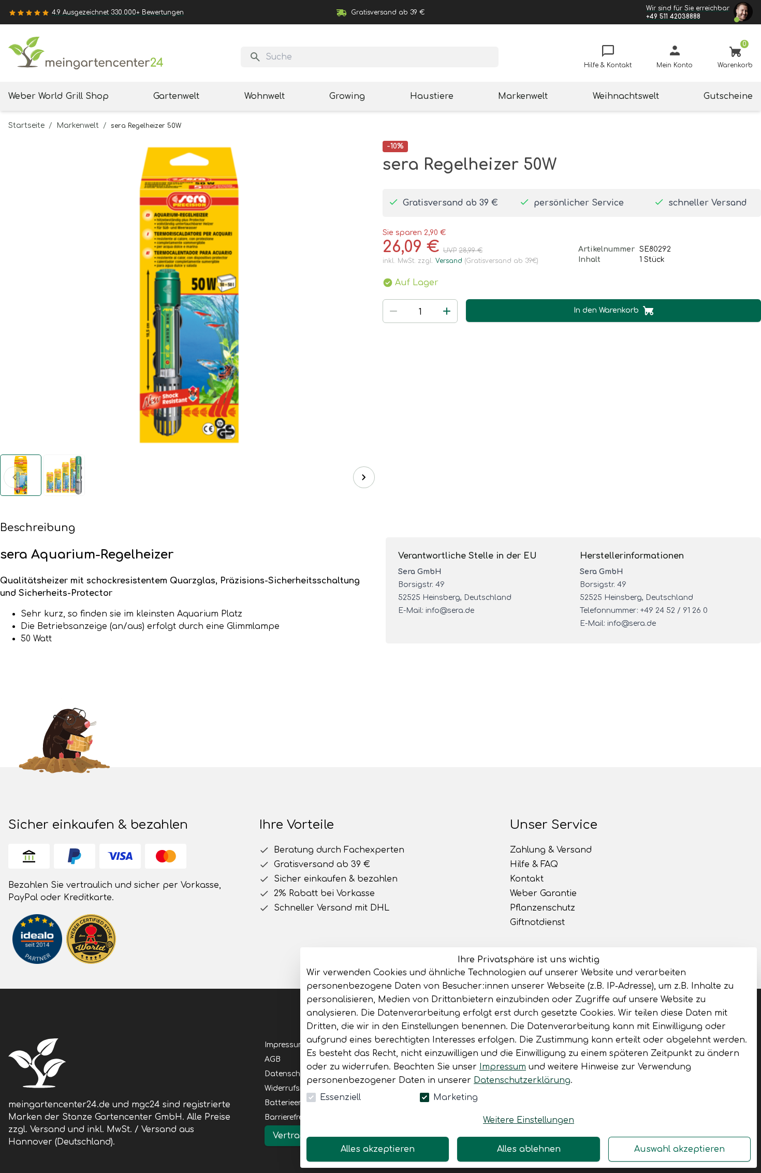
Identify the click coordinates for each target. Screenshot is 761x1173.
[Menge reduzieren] (393, 311)
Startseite (26, 125)
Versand (448, 261)
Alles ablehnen (529, 1149)
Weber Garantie (543, 893)
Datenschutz (288, 1074)
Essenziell (340, 1097)
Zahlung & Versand (551, 850)
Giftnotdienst (537, 922)
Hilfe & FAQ (534, 864)
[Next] (364, 477)
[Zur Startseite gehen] (86, 53)
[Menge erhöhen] (446, 311)
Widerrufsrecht (291, 1088)
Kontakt (527, 879)
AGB (273, 1059)
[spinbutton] (420, 312)
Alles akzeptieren (378, 1149)
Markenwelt (77, 125)
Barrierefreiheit (291, 1117)
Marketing (455, 1097)
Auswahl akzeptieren (679, 1149)
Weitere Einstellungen (528, 1120)
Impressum (502, 1067)
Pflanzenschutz (542, 908)
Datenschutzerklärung (522, 1080)
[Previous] (14, 477)
